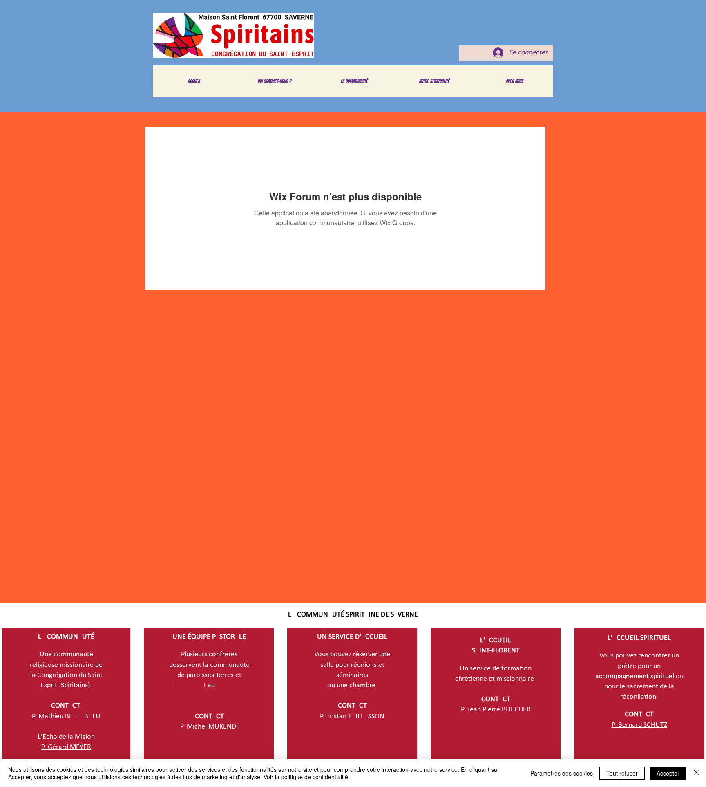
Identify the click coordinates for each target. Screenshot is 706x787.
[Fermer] (696, 773)
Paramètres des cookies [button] (561, 773)
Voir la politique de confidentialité (306, 777)
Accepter (668, 773)
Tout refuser (622, 773)
